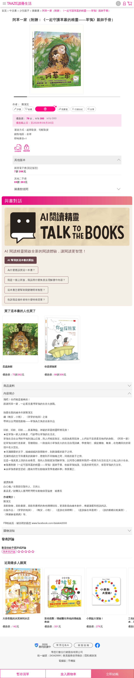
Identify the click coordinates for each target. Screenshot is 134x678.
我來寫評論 (9, 551)
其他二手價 (21, 180)
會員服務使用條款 (72, 655)
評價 (19, 109)
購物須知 (9, 531)
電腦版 (62, 660)
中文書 (13, 10)
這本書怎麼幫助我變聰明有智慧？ (26, 289)
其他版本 (19, 160)
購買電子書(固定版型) (26, 169)
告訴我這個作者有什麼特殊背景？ (26, 299)
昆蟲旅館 (7, 366)
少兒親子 (24, 10)
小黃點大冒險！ (94, 618)
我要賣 (64, 109)
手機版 (71, 660)
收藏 (30, 109)
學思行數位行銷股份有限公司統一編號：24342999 (60, 653)
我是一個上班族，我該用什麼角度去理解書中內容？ (36, 280)
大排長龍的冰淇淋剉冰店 (16, 618)
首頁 (4, 10)
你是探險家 (50, 366)
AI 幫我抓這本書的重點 (21, 260)
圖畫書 (35, 10)
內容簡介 (9, 393)
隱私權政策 (90, 655)
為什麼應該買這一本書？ (21, 270)
